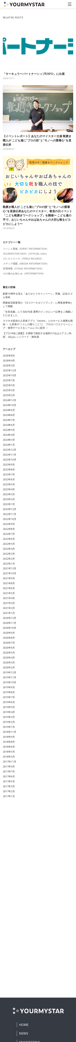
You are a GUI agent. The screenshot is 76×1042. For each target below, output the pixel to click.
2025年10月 (9, 375)
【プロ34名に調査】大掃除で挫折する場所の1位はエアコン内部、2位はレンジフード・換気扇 (37, 335)
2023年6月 (9, 479)
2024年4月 (9, 434)
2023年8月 (9, 469)
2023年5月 (9, 484)
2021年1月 (9, 613)
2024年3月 (9, 439)
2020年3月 (9, 662)
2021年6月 (9, 588)
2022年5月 (9, 543)
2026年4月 (9, 360)
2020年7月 (9, 642)
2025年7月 (9, 380)
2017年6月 (9, 776)
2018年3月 (9, 756)
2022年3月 (9, 553)
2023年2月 (9, 499)
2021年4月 (9, 598)
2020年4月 (9, 657)
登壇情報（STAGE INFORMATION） (23, 268)
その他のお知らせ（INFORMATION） (24, 273)
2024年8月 (9, 415)
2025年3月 (9, 390)
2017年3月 (9, 786)
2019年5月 (9, 707)
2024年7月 (9, 420)
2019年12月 (9, 672)
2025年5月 (9, 385)
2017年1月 (9, 796)
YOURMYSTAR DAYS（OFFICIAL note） (25, 253)
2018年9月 (9, 736)
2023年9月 (9, 464)
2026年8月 (9, 355)
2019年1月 (9, 727)
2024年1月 (9, 444)
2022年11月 (9, 514)
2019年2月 (9, 722)
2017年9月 (9, 766)
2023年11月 (9, 454)
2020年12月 (9, 618)
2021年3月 (9, 603)
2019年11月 (9, 677)
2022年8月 (9, 529)
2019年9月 (9, 687)
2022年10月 (9, 519)
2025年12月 (9, 370)
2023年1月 (9, 504)
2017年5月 (9, 781)
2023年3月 (9, 494)
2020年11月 (9, 622)
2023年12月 (9, 449)
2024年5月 (9, 429)
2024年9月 (9, 410)
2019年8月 (9, 692)
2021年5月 (9, 593)
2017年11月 (9, 761)
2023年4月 (9, 489)
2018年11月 (9, 731)
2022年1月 (9, 563)
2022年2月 (9, 558)
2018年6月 (9, 746)
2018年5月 (9, 751)
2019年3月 (9, 717)
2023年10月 (9, 459)
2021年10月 (9, 573)
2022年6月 (9, 538)
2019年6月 (9, 702)
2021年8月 (9, 583)
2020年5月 (9, 652)
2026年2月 (9, 365)
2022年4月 (9, 548)
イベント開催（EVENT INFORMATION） (26, 248)
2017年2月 (9, 791)
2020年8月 (9, 637)
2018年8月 (9, 741)
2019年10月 (9, 682)
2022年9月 (9, 524)
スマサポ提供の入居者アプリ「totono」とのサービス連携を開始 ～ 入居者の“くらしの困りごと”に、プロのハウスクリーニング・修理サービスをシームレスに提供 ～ (38, 324)
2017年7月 (9, 771)
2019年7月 (9, 697)
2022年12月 (9, 509)
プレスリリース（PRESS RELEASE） (23, 258)
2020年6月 (9, 647)
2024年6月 (9, 425)
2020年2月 (9, 667)
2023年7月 (9, 474)
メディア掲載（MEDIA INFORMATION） (26, 263)
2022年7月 (9, 534)
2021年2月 (9, 608)
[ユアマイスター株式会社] (24, 4)
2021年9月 (9, 578)
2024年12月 (9, 400)
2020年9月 (9, 632)
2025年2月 (9, 395)
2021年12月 (9, 568)
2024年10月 (9, 405)
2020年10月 (9, 627)
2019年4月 (9, 712)
